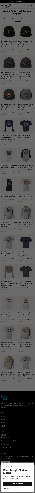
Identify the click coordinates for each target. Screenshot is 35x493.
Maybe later (6, 488)
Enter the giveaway (17, 483)
